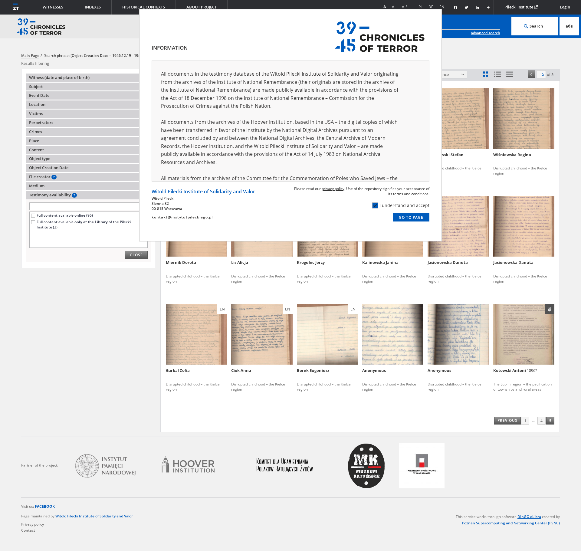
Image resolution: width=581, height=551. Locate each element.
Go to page (411, 217)
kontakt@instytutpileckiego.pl (182, 217)
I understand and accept (404, 205)
